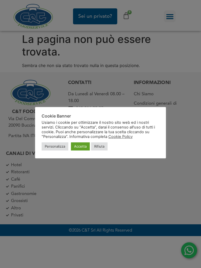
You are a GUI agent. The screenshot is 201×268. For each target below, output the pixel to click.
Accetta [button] (80, 146)
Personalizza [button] (55, 146)
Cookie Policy (120, 136)
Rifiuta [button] (99, 146)
